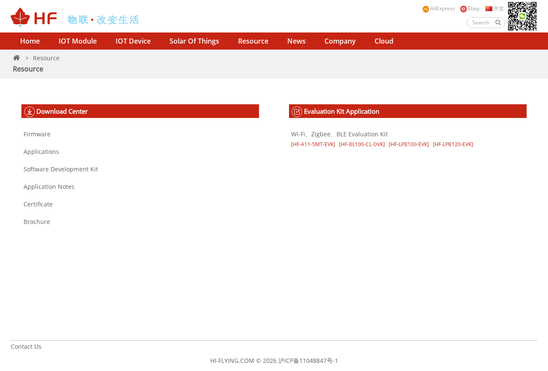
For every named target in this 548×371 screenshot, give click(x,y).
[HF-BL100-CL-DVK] (362, 144)
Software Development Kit (61, 169)
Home (30, 41)
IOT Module (78, 41)
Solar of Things (194, 41)
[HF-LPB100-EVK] (409, 144)
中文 (498, 8)
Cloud (384, 41)
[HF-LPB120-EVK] (453, 144)
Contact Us (26, 346)
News (296, 41)
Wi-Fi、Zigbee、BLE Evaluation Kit (339, 134)
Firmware (37, 134)
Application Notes (49, 187)
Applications (41, 151)
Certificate (38, 204)
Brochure (37, 222)
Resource (253, 41)
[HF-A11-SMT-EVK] (313, 144)
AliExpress (442, 8)
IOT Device (133, 41)
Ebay (474, 8)
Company (340, 41)
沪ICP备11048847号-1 (308, 360)
